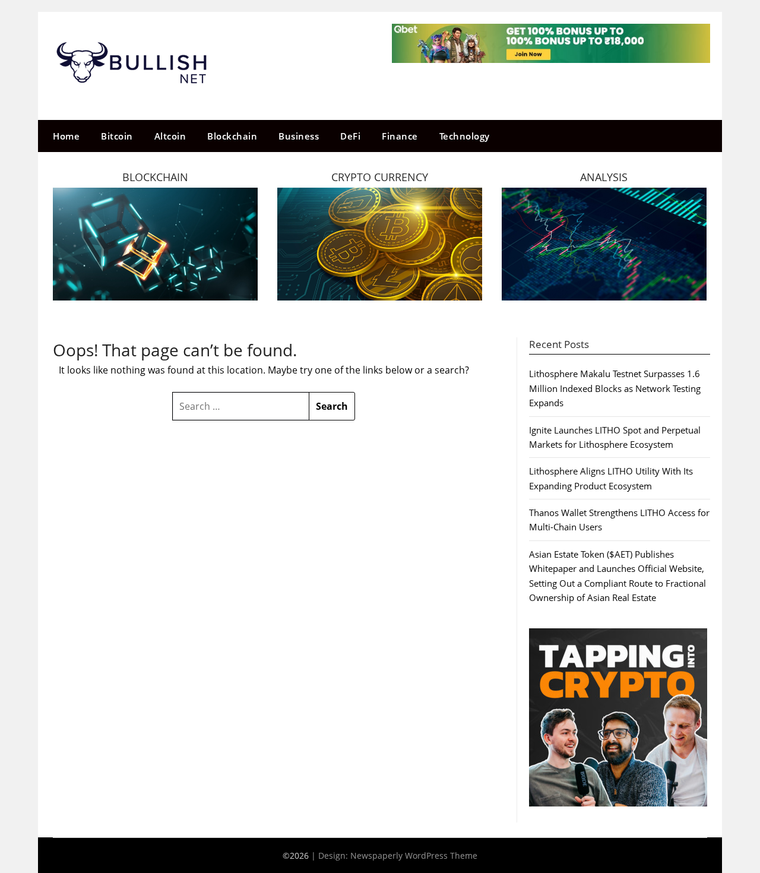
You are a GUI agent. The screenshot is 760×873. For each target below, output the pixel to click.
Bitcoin (117, 136)
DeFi (350, 136)
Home (66, 136)
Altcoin (170, 136)
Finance (400, 136)
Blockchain (232, 136)
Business (298, 136)
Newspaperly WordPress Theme (413, 855)
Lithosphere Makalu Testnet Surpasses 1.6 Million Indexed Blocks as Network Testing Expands (615, 388)
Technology (464, 136)
